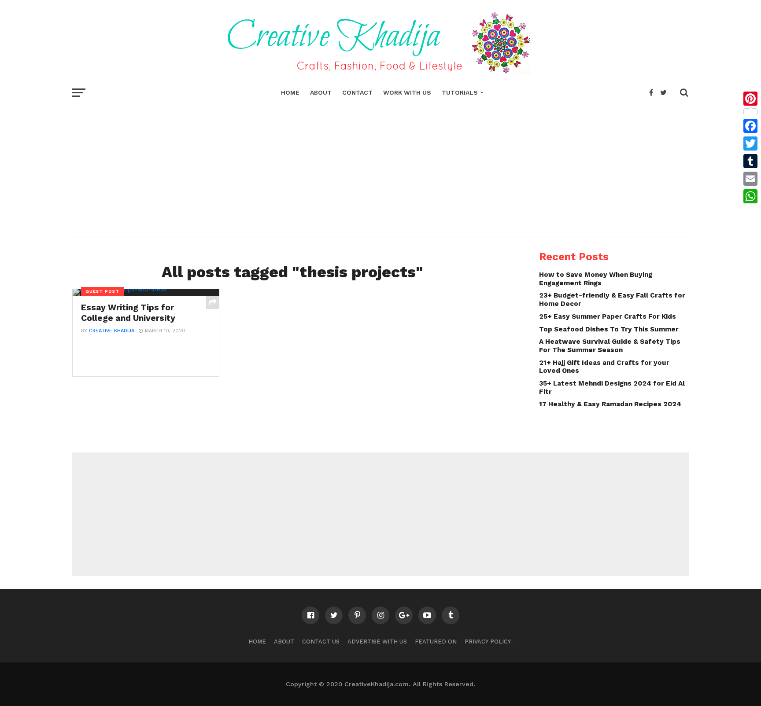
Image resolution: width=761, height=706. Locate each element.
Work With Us (407, 92)
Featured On (436, 641)
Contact (357, 92)
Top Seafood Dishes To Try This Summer (609, 329)
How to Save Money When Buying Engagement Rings (595, 279)
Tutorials (460, 92)
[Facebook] (750, 126)
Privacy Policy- (489, 641)
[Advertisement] (380, 167)
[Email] (750, 179)
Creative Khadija (111, 331)
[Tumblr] (750, 161)
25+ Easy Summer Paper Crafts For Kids (607, 316)
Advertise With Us (377, 641)
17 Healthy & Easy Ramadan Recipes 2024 (610, 404)
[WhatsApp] (750, 196)
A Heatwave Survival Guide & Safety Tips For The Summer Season (609, 346)
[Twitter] (750, 143)
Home (290, 92)
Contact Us (321, 641)
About (321, 92)
